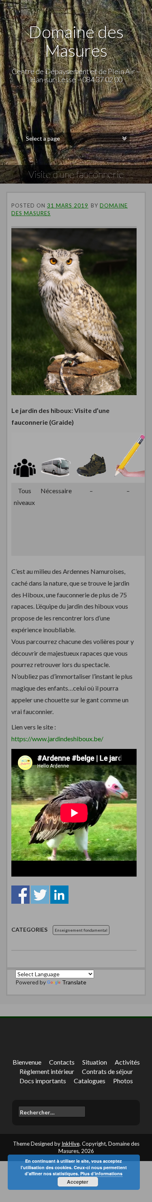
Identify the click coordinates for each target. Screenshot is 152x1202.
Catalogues (89, 1080)
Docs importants (42, 1080)
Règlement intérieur (46, 1071)
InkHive (70, 1143)
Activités (127, 1062)
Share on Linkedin (59, 894)
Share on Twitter (40, 894)
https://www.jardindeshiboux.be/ (57, 738)
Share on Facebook (20, 894)
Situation (94, 1062)
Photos (123, 1080)
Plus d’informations (101, 1173)
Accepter (77, 1181)
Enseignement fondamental (81, 930)
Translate (74, 982)
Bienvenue (27, 1062)
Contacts (62, 1062)
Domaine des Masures (76, 40)
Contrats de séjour (107, 1071)
